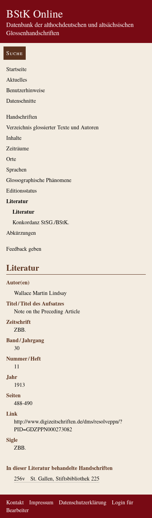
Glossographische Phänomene (38, 180)
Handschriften (21, 116)
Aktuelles (16, 79)
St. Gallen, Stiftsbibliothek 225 (56, 478)
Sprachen (16, 169)
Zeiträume (17, 148)
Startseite (16, 69)
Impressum (41, 502)
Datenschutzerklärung (82, 502)
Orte (11, 159)
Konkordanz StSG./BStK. (40, 222)
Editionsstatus (21, 190)
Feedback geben (23, 248)
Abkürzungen (21, 232)
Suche (14, 53)
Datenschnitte (21, 100)
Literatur (17, 201)
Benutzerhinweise (25, 90)
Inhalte (13, 137)
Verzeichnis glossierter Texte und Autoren (52, 127)
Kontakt (15, 502)
